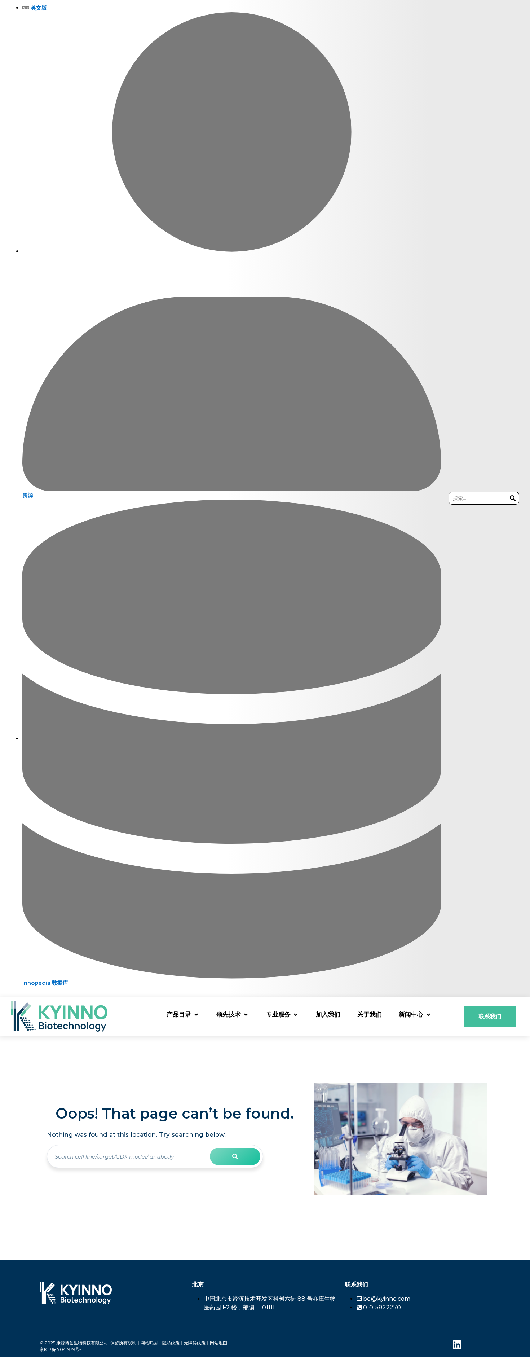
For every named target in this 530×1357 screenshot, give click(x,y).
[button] (183, 1014)
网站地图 (218, 1342)
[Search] (512, 498)
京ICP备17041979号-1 (61, 1349)
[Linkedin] (456, 1344)
